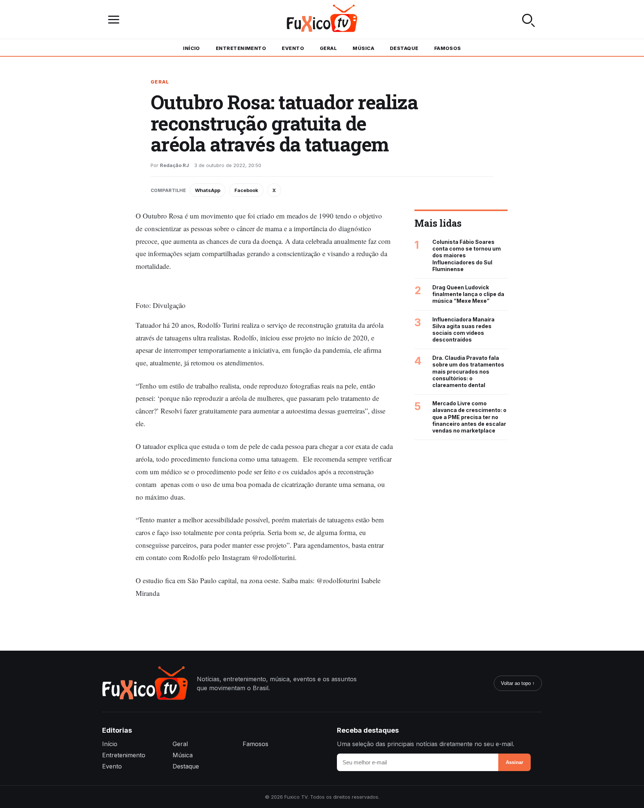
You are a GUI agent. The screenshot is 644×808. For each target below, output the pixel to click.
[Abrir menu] (115, 19)
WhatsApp (207, 190)
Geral (328, 48)
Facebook (246, 190)
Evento (293, 48)
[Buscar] (528, 19)
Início (191, 48)
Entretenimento (241, 48)
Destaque (404, 48)
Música (363, 48)
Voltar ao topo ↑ (518, 683)
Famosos (447, 48)
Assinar (514, 762)
